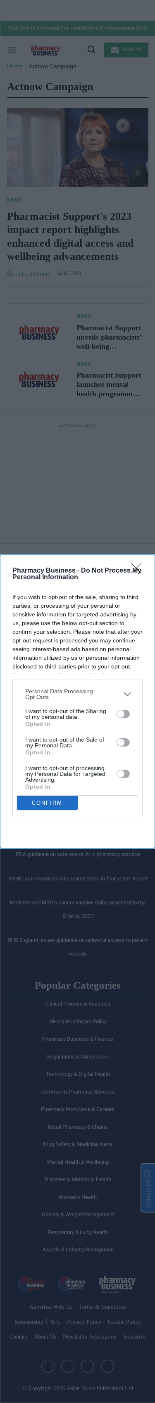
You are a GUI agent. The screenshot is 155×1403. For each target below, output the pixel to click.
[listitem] (77, 694)
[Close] (139, 571)
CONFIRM (47, 803)
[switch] (123, 714)
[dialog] (77, 701)
